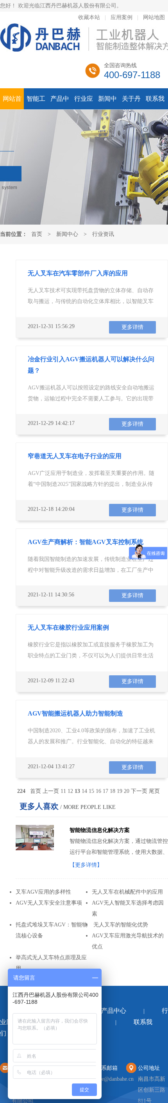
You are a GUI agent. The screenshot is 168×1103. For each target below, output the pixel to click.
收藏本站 (89, 17)
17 (105, 791)
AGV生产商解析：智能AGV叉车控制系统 (85, 542)
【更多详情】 (86, 865)
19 (119, 791)
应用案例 (121, 17)
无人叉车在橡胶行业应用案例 (68, 627)
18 (112, 791)
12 (70, 791)
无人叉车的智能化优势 (120, 925)
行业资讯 (103, 234)
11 (63, 791)
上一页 (51, 791)
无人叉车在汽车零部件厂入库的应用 (78, 273)
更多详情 (132, 327)
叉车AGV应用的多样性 (43, 892)
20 (126, 791)
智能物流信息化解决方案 (100, 830)
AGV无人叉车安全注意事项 (49, 903)
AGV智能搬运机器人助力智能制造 (75, 713)
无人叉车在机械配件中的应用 (127, 892)
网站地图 (154, 17)
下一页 (139, 791)
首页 (36, 234)
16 (98, 791)
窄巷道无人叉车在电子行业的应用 (75, 456)
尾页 (154, 791)
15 (91, 791)
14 (84, 791)
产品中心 (113, 1010)
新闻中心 (67, 234)
